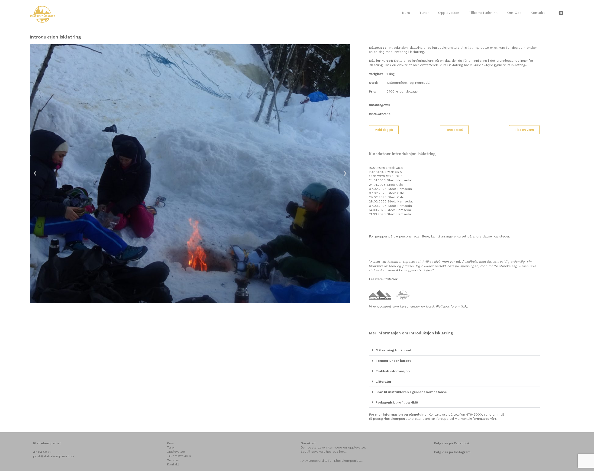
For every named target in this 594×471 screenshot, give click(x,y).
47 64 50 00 (42, 452)
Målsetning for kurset (393, 350)
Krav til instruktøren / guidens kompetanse (411, 392)
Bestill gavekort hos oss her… (323, 451)
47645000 (474, 414)
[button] (35, 173)
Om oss (173, 460)
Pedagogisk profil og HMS (397, 402)
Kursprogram (379, 105)
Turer (171, 447)
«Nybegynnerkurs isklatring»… (506, 65)
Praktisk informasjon (393, 371)
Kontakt (173, 464)
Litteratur (383, 381)
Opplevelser (176, 451)
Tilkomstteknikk (179, 456)
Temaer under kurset (393, 360)
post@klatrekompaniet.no (393, 418)
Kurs (170, 443)
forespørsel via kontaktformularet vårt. (466, 418)
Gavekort (308, 443)
